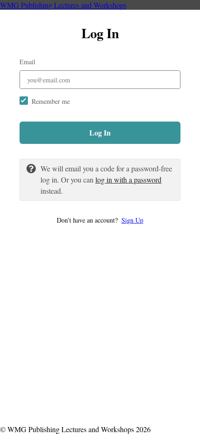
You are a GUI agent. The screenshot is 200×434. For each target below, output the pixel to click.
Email (27, 61)
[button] (100, 220)
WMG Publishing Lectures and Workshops (63, 5)
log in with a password (128, 179)
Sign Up (132, 220)
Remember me (51, 101)
